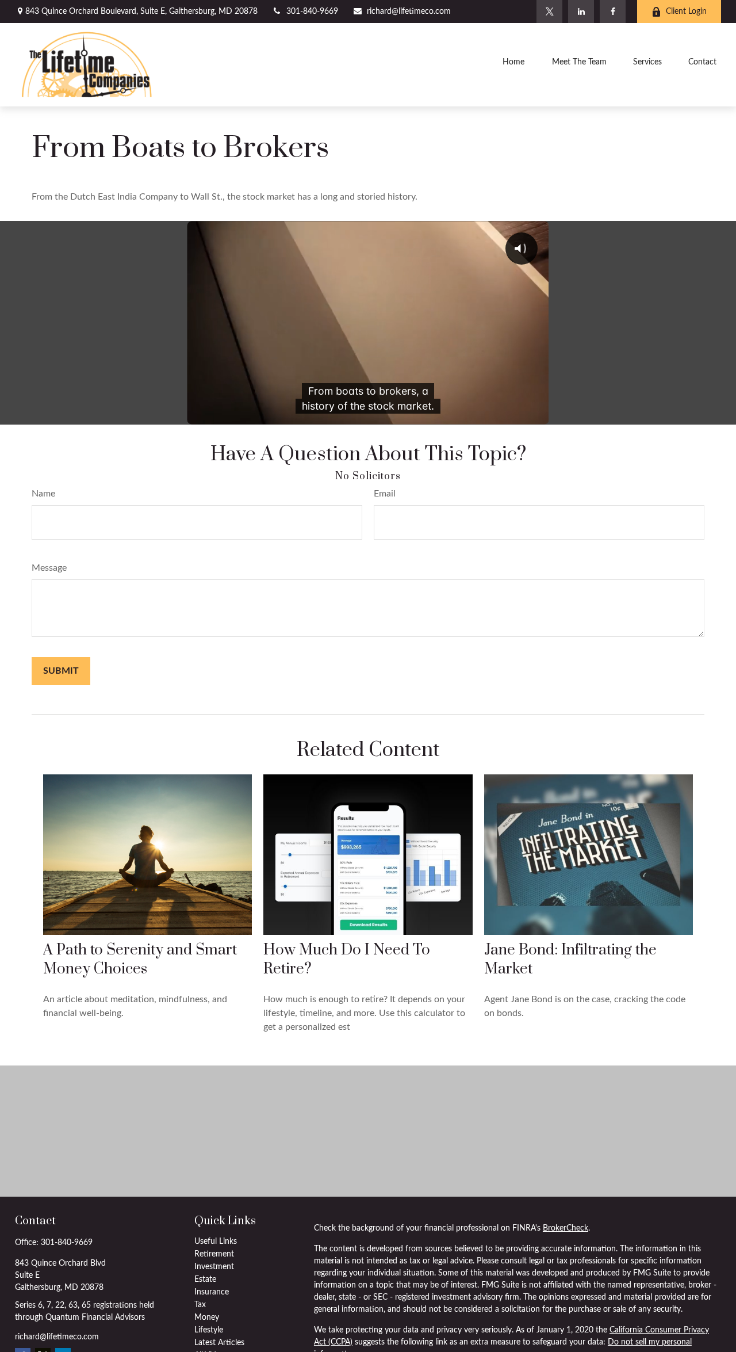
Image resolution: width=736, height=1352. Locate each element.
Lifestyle (208, 1330)
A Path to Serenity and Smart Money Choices (140, 960)
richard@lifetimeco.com (409, 11)
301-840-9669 (312, 11)
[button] (513, 64)
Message (49, 567)
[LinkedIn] (581, 11)
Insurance (211, 1292)
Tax (200, 1305)
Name (43, 493)
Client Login (686, 11)
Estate (205, 1279)
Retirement (214, 1254)
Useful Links (215, 1242)
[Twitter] (549, 11)
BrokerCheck (565, 1228)
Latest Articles (219, 1343)
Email (385, 493)
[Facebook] (613, 11)
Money (206, 1317)
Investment (214, 1267)
